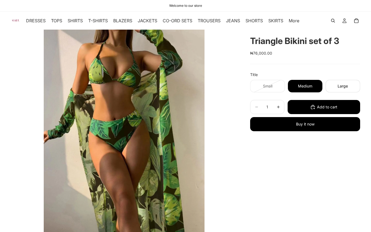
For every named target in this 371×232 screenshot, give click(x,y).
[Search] (333, 21)
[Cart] (356, 21)
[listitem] (294, 21)
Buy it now (305, 124)
